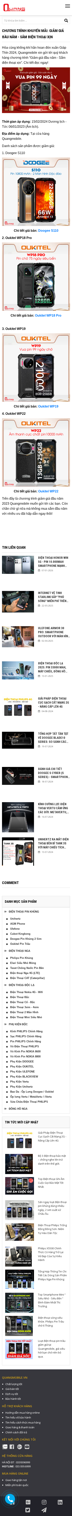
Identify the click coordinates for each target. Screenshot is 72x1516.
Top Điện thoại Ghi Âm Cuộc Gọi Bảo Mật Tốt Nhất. (51, 1183)
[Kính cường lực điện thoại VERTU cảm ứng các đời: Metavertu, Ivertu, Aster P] (18, 818)
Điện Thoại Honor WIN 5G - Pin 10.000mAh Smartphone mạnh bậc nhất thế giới (53, 562)
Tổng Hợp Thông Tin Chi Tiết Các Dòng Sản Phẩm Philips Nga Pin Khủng (52, 1275)
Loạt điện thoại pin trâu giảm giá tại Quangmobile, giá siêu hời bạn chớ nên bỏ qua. (51, 1348)
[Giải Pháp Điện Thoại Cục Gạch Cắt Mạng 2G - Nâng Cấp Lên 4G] (18, 713)
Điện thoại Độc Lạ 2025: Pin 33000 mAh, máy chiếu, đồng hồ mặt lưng (52, 667)
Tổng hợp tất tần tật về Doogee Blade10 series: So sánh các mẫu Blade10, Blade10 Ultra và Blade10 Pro (54, 738)
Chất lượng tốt (13, 1384)
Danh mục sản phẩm (21, 902)
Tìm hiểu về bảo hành (18, 1417)
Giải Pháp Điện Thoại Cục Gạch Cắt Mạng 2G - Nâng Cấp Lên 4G (53, 702)
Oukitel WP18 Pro (48, 315)
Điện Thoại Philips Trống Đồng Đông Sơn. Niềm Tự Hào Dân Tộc (52, 1229)
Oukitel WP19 (48, 406)
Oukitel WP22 (48, 491)
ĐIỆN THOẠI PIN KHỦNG (22, 911)
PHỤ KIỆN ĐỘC (17, 1024)
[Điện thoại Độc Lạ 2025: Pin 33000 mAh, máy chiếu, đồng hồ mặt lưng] (18, 677)
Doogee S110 (48, 230)
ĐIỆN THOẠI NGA (18, 950)
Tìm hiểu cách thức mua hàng (22, 1422)
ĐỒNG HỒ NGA (16, 1108)
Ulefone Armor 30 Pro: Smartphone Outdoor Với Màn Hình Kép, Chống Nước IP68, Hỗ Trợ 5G (54, 632)
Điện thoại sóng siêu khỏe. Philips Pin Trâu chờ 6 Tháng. (51, 1321)
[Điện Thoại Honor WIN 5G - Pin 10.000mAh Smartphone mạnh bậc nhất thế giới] (18, 572)
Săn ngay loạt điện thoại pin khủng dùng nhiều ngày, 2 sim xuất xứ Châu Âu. (52, 1208)
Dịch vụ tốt (11, 1394)
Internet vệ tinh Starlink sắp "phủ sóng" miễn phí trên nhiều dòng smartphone (52, 597)
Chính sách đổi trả (16, 1432)
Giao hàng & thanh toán (19, 1427)
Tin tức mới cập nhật (21, 1122)
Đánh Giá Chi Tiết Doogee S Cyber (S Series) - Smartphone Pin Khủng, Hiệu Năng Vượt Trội (53, 773)
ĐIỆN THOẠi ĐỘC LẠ (20, 985)
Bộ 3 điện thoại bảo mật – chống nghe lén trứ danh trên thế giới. (52, 1159)
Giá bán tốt (12, 1389)
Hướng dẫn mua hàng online (22, 1412)
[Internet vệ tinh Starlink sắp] (18, 607)
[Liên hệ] (10, 1499)
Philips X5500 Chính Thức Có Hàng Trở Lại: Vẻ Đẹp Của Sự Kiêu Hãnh (51, 1254)
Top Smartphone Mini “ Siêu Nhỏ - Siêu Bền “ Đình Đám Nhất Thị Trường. (52, 1300)
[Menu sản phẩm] (67, 7)
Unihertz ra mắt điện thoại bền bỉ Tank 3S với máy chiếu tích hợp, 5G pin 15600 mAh (53, 843)
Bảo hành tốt (13, 1399)
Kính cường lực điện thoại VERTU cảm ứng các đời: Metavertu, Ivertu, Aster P (53, 808)
